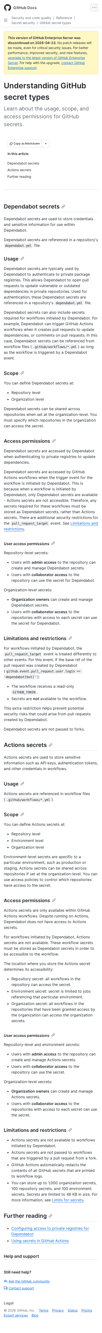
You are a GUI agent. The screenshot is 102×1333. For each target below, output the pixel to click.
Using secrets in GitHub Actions (40, 1240)
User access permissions (26, 543)
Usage (11, 259)
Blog (35, 1315)
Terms (43, 1310)
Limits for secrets (67, 1200)
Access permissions (27, 441)
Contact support (21, 1288)
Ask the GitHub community (29, 1281)
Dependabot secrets (32, 206)
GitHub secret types (55, 23)
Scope (11, 373)
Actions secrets (25, 744)
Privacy (58, 1310)
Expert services (16, 1315)
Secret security (23, 23)
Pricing (86, 1310)
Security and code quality (31, 18)
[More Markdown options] (46, 143)
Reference (64, 18)
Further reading (25, 1215)
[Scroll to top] (91, 1322)
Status (73, 1310)
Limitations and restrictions (35, 638)
